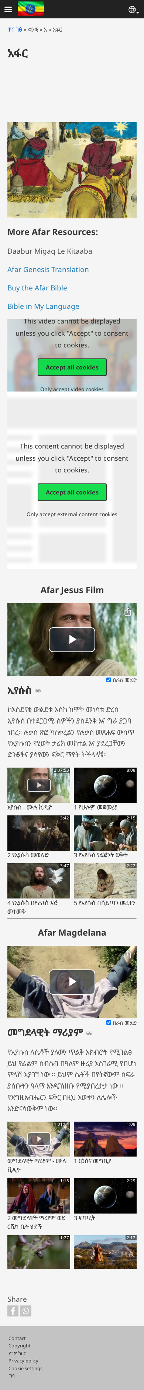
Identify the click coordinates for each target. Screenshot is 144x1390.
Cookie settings (25, 1368)
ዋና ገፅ (14, 29)
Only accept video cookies (72, 389)
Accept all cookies (72, 367)
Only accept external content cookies (72, 514)
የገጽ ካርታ (17, 1353)
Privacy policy (23, 1360)
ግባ (11, 1375)
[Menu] (12, 10)
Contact (17, 1338)
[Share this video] (128, 612)
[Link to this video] (37, 691)
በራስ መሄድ (124, 680)
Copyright (19, 1345)
